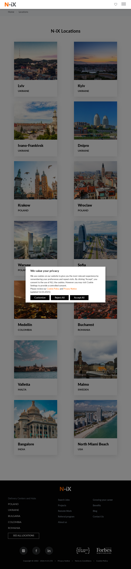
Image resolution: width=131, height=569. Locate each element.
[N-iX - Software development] (10, 4)
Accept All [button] (79, 297)
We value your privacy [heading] (44, 270)
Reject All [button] (60, 297)
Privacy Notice (70, 289)
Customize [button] (40, 297)
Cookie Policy (53, 289)
